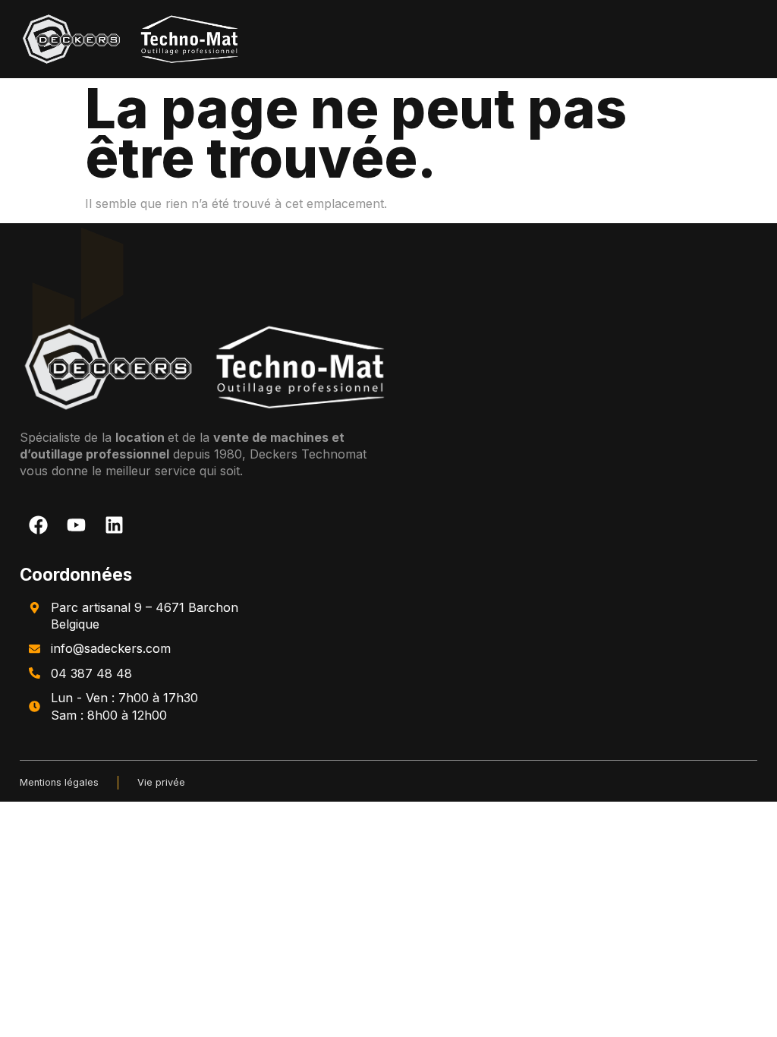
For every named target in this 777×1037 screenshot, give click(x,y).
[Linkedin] (115, 525)
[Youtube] (77, 525)
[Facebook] (39, 525)
